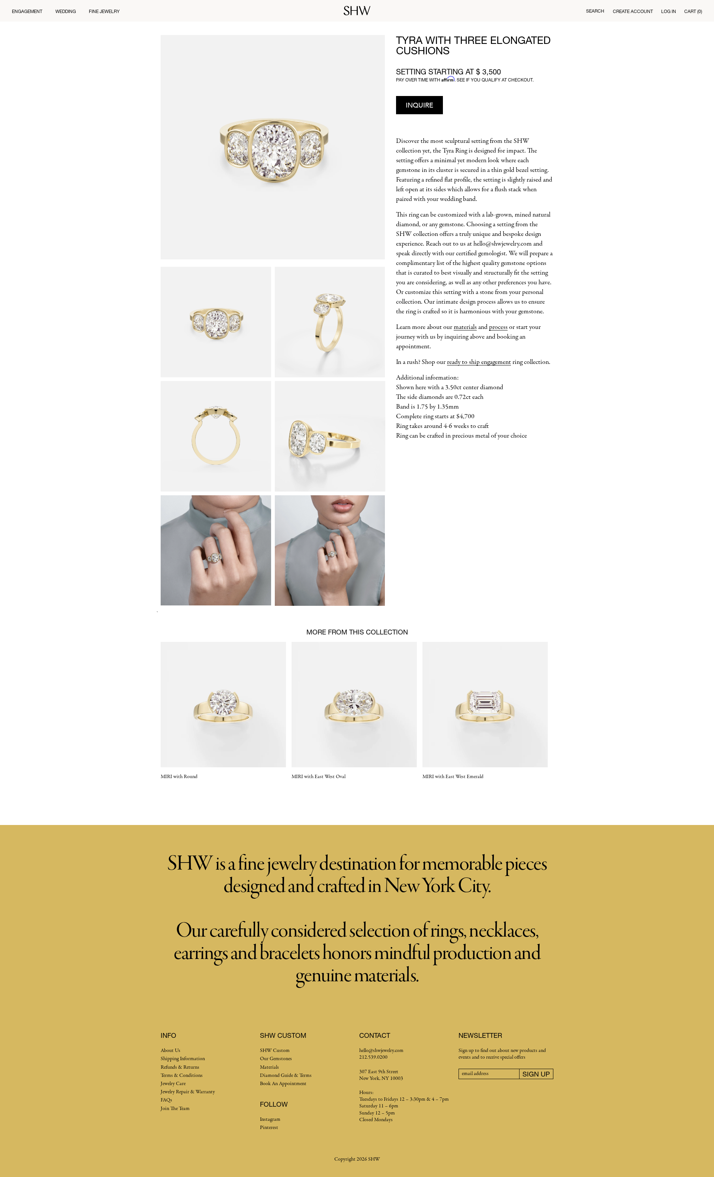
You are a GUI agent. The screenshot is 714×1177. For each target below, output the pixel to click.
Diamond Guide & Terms (286, 1075)
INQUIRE (419, 105)
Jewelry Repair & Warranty (188, 1092)
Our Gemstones (276, 1058)
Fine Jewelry (104, 11)
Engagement (27, 11)
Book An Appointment (283, 1083)
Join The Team (175, 1108)
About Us (170, 1050)
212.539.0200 (373, 1057)
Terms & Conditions (182, 1075)
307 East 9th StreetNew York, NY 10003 (381, 1075)
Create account (633, 11)
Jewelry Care (173, 1083)
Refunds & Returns (180, 1067)
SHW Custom (275, 1050)
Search (595, 11)
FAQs (166, 1100)
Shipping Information (183, 1058)
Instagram (270, 1119)
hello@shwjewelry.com (381, 1050)
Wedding (65, 11)
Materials (269, 1067)
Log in (668, 11)
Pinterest (269, 1127)
